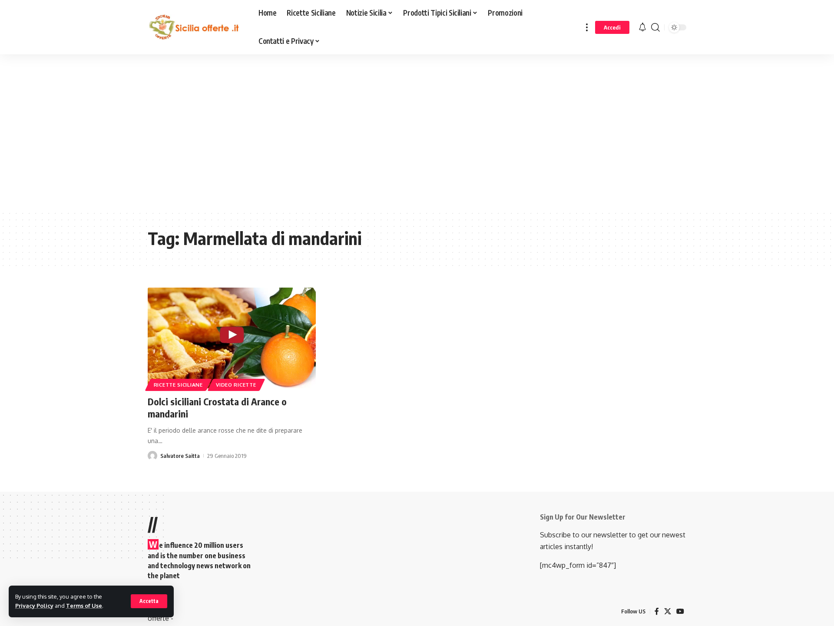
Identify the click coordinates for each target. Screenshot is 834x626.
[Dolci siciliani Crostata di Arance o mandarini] (232, 338)
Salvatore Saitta (180, 455)
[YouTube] (680, 611)
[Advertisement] (219, 138)
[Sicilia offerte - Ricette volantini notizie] (196, 27)
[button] (149, 601)
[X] (667, 611)
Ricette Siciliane (178, 384)
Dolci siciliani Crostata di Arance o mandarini (217, 407)
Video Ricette (236, 384)
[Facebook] (656, 611)
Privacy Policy (34, 605)
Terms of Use (84, 605)
